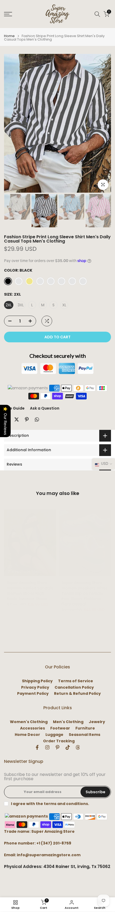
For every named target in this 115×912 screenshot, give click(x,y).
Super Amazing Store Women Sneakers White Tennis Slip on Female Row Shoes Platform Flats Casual (85, 593)
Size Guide (14, 408)
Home (9, 36)
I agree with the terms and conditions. (50, 803)
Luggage (54, 734)
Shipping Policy (37, 681)
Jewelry (97, 721)
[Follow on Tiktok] (67, 747)
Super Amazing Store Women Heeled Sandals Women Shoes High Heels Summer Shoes (30, 590)
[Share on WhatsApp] (36, 419)
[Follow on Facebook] (37, 747)
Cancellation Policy (74, 687)
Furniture (85, 728)
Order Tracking (59, 741)
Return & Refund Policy (77, 693)
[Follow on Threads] (77, 747)
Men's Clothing (68, 721)
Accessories (32, 728)
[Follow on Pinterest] (57, 747)
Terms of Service (75, 681)
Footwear (60, 728)
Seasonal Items (84, 734)
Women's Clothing (29, 721)
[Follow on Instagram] (47, 747)
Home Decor (27, 734)
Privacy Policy (35, 687)
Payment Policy (33, 693)
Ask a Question (44, 408)
